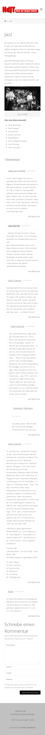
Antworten (34, 216)
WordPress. (31, 727)
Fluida (22, 727)
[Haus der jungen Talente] (20, 9)
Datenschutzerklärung (22, 714)
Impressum (20, 711)
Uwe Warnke (14, 225)
